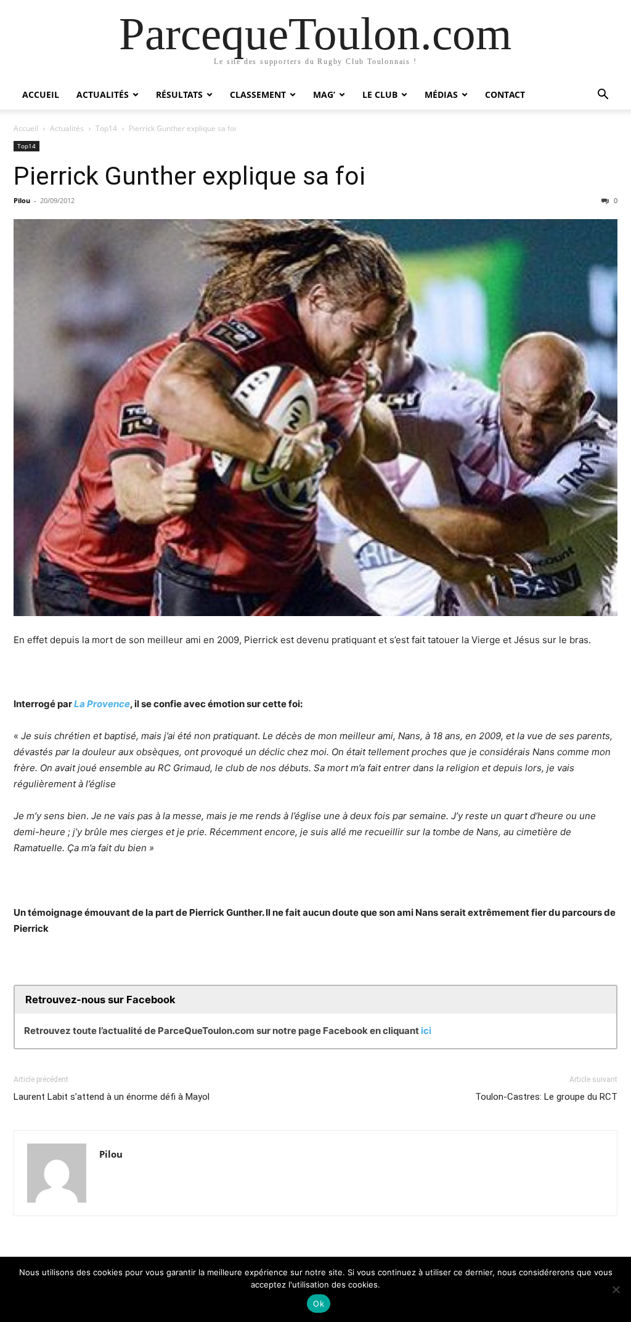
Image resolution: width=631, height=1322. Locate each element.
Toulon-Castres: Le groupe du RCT (546, 1096)
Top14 (106, 128)
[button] (602, 96)
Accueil (40, 94)
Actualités (102, 94)
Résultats (179, 94)
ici (426, 1030)
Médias (441, 94)
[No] (615, 1289)
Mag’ (324, 94)
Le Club (379, 94)
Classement (258, 94)
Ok (318, 1303)
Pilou (22, 200)
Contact (505, 94)
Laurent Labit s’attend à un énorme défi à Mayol (112, 1096)
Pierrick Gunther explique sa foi (189, 176)
